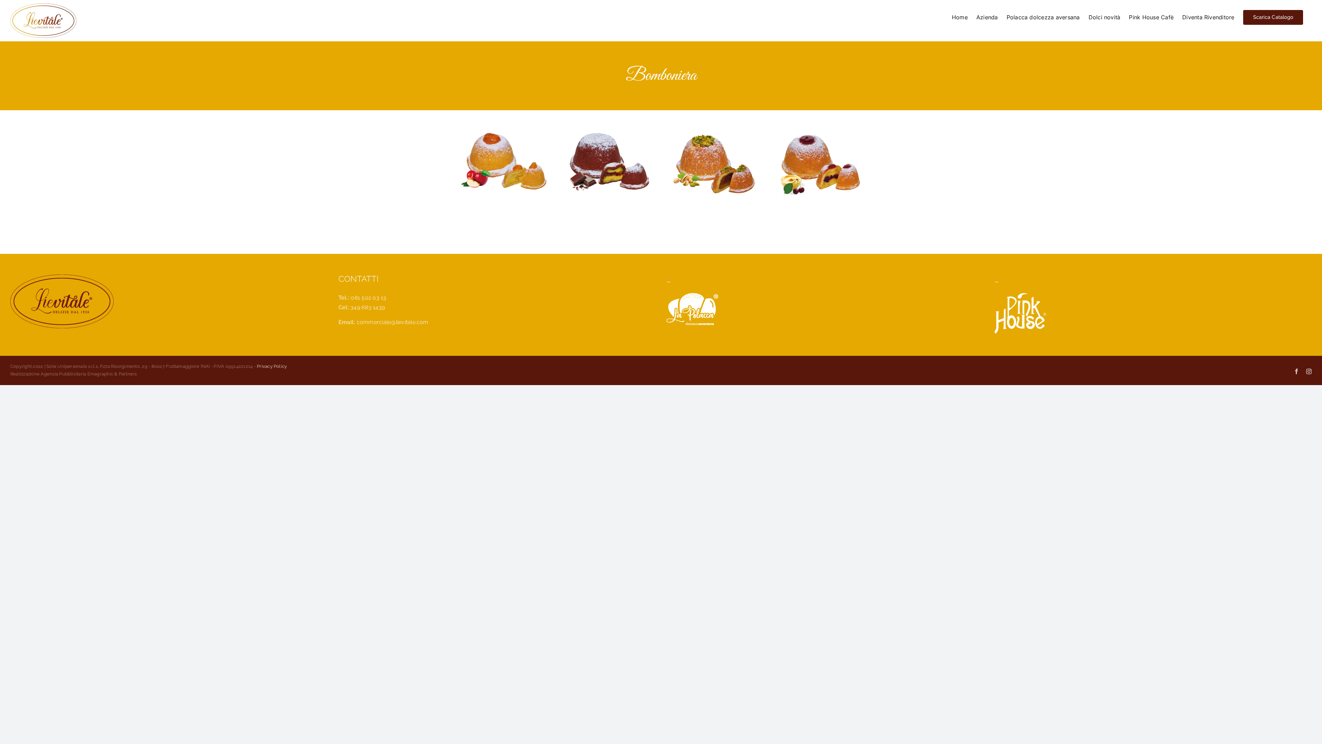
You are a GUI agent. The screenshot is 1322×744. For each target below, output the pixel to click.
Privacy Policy (272, 366)
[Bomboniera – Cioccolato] (608, 135)
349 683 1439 (367, 307)
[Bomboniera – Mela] (503, 135)
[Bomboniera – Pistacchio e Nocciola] (713, 135)
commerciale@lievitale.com (393, 322)
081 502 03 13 (368, 297)
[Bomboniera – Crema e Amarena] (818, 135)
